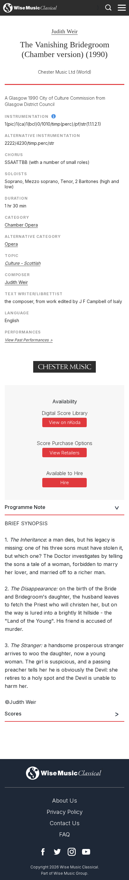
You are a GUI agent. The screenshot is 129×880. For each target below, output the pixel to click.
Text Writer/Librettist (34, 293)
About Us (64, 800)
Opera (11, 244)
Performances (23, 332)
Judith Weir (64, 31)
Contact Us (65, 823)
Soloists (16, 173)
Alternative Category (33, 236)
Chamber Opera (21, 225)
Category (17, 217)
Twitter (57, 852)
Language (17, 313)
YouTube (86, 852)
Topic (11, 255)
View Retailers (64, 453)
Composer (17, 274)
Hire (64, 482)
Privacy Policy (65, 812)
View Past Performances (27, 340)
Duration (16, 198)
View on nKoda (64, 422)
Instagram (72, 852)
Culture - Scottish (22, 263)
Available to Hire (64, 473)
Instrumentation (27, 116)
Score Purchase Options (64, 443)
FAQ (64, 834)
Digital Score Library (65, 413)
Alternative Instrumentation (42, 135)
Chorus (14, 154)
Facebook (43, 852)
